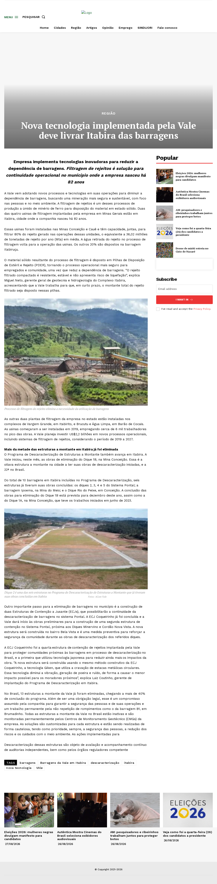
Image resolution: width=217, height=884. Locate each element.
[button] (34, 16)
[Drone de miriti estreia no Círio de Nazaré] (164, 250)
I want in (182, 299)
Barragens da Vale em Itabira (63, 762)
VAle (39, 767)
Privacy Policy (201, 308)
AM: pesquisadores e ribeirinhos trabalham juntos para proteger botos (194, 213)
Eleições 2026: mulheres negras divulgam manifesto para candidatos (193, 176)
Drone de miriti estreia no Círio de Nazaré (192, 250)
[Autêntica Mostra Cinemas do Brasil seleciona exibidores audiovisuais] (164, 194)
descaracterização (105, 762)
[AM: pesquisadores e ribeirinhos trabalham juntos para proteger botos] (164, 213)
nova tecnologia (19, 767)
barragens (28, 762)
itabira (129, 762)
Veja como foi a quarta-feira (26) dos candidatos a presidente (193, 231)
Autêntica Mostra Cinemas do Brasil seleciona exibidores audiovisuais (192, 195)
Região (108, 113)
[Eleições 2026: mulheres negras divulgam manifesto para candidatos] (164, 176)
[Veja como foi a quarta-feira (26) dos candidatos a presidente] (164, 231)
